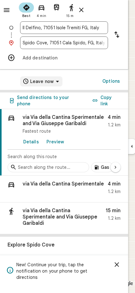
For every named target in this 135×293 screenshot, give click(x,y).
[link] (64, 142)
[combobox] (64, 27)
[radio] (26, 9)
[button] (64, 189)
